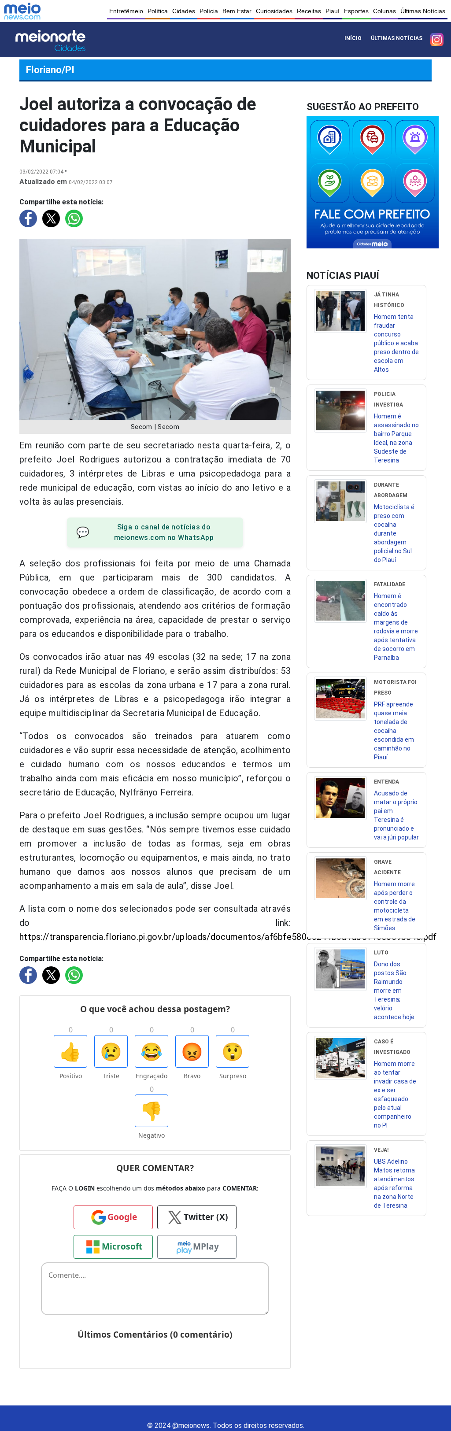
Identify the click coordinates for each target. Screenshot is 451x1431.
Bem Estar (236, 11)
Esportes (356, 11)
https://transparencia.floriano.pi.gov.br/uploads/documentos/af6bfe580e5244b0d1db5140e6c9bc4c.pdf (228, 937)
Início (353, 38)
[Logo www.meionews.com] (22, 11)
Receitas (309, 11)
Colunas (384, 11)
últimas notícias (396, 38)
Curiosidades (274, 11)
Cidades (183, 11)
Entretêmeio (126, 11)
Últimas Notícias (422, 11)
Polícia (209, 11)
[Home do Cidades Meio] (62, 40)
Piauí (332, 11)
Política (158, 11)
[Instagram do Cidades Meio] (437, 39)
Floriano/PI (50, 69)
